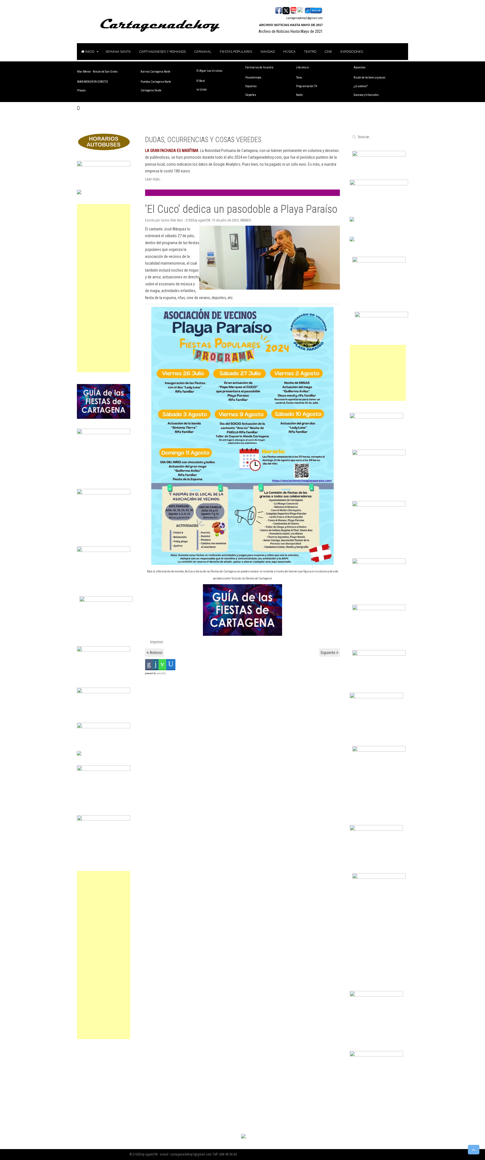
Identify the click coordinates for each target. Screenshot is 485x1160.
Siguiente (328, 652)
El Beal (200, 81)
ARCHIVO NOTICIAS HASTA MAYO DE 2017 (291, 25)
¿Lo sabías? (360, 86)
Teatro (310, 51)
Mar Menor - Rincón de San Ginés (97, 71)
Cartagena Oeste (151, 90)
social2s (161, 673)
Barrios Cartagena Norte (155, 71)
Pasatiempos (253, 77)
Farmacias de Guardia (259, 67)
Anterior (156, 652)
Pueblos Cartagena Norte (156, 82)
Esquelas (251, 86)
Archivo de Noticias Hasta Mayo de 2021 (290, 31)
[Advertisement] (103, 288)
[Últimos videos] (293, 10)
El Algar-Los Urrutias (209, 71)
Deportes (250, 95)
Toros (299, 77)
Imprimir (156, 642)
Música (289, 51)
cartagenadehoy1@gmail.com (304, 18)
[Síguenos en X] (286, 10)
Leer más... (153, 179)
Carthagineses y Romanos (162, 51)
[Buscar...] (313, 10)
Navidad (267, 51)
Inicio (89, 51)
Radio (299, 95)
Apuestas (359, 67)
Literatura (302, 67)
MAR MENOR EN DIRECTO (92, 82)
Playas (81, 90)
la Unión (201, 89)
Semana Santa (118, 51)
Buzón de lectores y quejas (369, 77)
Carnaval (202, 51)
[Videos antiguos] (300, 10)
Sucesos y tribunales (366, 95)
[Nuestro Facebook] (278, 10)
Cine (328, 51)
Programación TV (306, 86)
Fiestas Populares (236, 51)
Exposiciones (351, 51)
